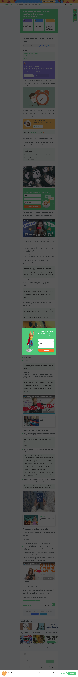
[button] (39, 324)
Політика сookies (51, 672)
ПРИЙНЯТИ (71, 673)
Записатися (46, 350)
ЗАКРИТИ (63, 673)
